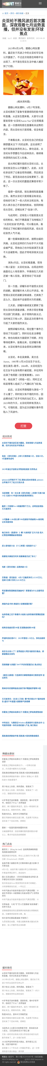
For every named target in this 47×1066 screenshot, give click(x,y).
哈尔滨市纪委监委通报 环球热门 (15, 918)
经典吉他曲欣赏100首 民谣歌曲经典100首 (18, 628)
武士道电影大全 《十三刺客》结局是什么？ (19, 546)
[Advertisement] (21, 947)
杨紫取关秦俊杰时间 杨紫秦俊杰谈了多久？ (19, 556)
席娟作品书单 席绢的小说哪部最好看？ (18, 604)
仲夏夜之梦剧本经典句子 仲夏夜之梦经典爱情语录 (22, 712)
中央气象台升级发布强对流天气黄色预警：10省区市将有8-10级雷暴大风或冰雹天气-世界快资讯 (20, 893)
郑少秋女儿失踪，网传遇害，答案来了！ (18, 787)
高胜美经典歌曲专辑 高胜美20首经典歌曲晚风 (20, 736)
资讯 (12, 13)
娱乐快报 (19, 13)
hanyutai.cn (39, 1059)
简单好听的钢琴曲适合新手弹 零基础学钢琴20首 (21, 688)
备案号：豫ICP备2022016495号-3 (21, 1057)
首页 (6, 13)
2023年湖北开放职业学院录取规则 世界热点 (19, 469)
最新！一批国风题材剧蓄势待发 (15, 828)
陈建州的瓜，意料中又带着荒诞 (15, 814)
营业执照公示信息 (27, 1062)
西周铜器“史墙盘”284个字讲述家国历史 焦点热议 (22, 665)
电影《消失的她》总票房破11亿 (15, 567)
